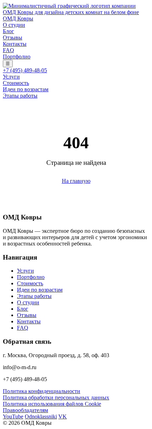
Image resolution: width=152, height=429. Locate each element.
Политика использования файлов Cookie (52, 404)
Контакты (15, 44)
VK (62, 416)
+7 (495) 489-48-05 (25, 70)
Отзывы (12, 38)
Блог (8, 31)
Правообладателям (25, 410)
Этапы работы (20, 96)
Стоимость (16, 83)
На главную (76, 181)
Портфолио (16, 57)
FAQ (8, 50)
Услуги (11, 77)
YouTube (13, 416)
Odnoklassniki (41, 416)
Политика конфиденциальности (41, 391)
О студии (14, 25)
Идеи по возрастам (25, 89)
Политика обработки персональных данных (56, 397)
